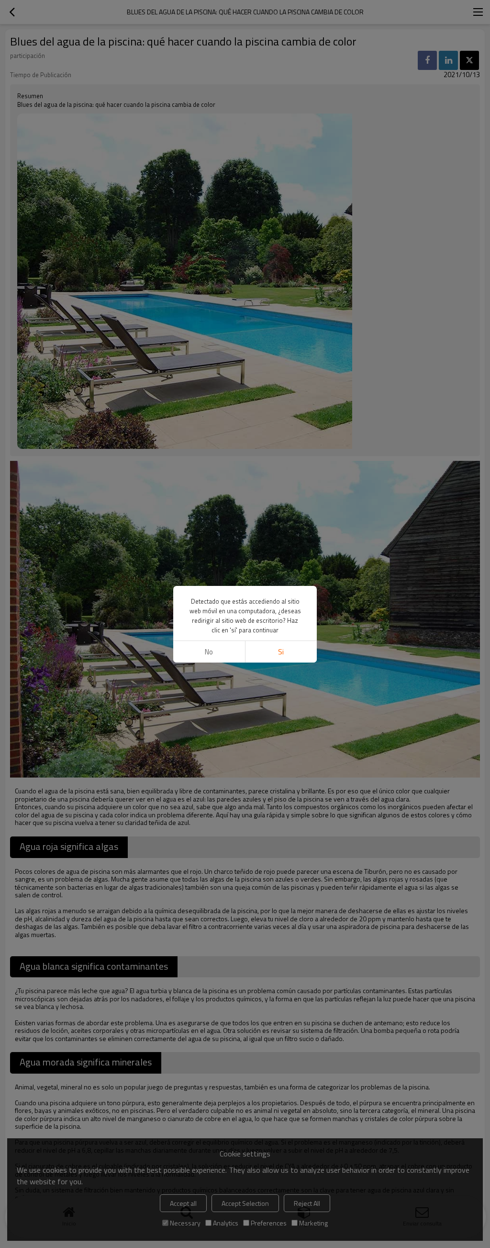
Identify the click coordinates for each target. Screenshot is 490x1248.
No (209, 651)
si (281, 651)
